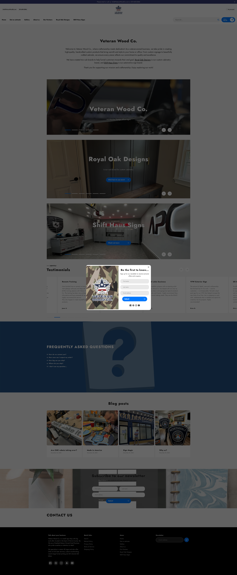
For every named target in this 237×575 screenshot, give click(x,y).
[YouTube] (139, 305)
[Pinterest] (133, 305)
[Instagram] (136, 305)
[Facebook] (130, 305)
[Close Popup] (148, 267)
